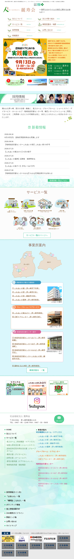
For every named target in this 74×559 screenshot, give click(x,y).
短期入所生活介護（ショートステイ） (21, 445)
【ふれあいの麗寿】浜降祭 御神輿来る (20, 159)
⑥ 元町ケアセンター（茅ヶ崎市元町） (27, 317)
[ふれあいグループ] (42, 5)
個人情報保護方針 (13, 509)
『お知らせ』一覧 (13, 496)
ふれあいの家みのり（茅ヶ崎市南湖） (52, 456)
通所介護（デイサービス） (17, 454)
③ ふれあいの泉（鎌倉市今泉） (24, 296)
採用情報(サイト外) (13, 492)
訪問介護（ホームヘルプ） (17, 458)
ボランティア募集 (13, 505)
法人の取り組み (51, 19)
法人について (22, 19)
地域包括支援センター (44, 464)
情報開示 (22, 36)
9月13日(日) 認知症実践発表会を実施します (22, 137)
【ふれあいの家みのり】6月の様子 (18, 152)
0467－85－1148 (21, 422)
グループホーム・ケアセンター (48, 451)
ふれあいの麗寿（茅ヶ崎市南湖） (51, 447)
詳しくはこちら (63, 533)
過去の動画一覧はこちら (58, 84)
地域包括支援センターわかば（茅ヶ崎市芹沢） (52, 479)
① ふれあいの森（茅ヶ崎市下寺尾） (26, 288)
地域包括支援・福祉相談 (16, 465)
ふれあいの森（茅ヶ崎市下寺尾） (51, 436)
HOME (9, 430)
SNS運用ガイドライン (15, 513)
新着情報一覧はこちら (58, 180)
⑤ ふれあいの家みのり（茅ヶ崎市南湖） (27, 313)
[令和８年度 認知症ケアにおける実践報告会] (37, 57)
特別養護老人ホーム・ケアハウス (49, 432)
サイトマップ (11, 526)
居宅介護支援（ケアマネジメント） (20, 461)
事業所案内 (53, 24)
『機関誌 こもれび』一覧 (16, 500)
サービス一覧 (21, 24)
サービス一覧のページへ (37, 235)
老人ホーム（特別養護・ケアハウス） (21, 442)
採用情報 (21, 30)
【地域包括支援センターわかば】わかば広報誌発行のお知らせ (29, 173)
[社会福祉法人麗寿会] (19, 12)
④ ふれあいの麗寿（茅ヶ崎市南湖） (26, 300)
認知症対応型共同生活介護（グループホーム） (21, 450)
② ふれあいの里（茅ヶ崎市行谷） (25, 292)
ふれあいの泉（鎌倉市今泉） (49, 443)
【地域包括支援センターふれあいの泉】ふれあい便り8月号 (27, 144)
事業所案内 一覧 (37, 370)
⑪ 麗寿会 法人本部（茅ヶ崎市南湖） (26, 366)
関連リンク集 (11, 517)
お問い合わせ (51, 30)
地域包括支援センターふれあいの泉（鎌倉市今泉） (52, 485)
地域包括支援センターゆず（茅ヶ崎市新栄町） (52, 474)
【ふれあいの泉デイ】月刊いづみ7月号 (20, 166)
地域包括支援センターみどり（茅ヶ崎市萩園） (52, 469)
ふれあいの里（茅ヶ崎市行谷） (50, 440)
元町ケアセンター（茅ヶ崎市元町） (52, 459)
